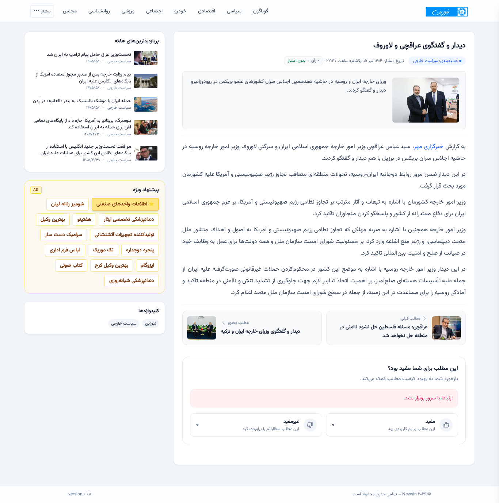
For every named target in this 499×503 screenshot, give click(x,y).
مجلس (70, 11)
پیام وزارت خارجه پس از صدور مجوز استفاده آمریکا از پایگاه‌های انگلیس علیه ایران (83, 78)
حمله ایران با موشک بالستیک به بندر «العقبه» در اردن (82, 100)
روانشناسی (99, 11)
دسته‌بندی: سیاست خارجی (435, 61)
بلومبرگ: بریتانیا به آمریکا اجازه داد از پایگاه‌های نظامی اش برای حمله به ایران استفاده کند (82, 124)
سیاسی (234, 11)
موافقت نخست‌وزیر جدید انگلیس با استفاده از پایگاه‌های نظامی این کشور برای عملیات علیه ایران (86, 149)
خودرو (180, 11)
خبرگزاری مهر (429, 146)
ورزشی (128, 11)
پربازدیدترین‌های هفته (137, 41)
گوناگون (260, 11)
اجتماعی (154, 11)
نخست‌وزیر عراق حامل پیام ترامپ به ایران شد (89, 54)
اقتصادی (206, 11)
